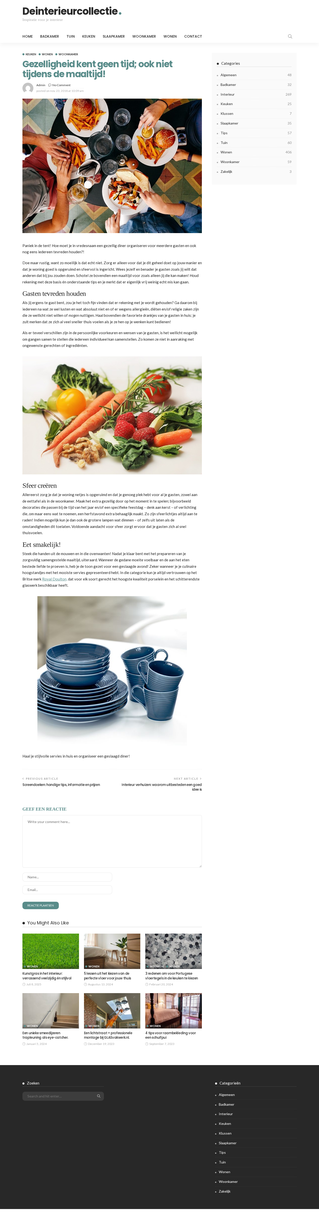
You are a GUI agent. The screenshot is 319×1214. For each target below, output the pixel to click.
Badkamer (49, 36)
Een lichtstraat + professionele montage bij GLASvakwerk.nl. (108, 1035)
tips (256, 133)
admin (40, 85)
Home (27, 36)
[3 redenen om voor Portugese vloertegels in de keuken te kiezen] (173, 951)
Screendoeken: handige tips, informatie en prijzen (61, 784)
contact (193, 36)
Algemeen (256, 75)
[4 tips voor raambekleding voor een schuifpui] (173, 1010)
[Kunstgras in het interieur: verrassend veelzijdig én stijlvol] (50, 951)
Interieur (157, 966)
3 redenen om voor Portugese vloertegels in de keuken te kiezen (171, 975)
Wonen (170, 36)
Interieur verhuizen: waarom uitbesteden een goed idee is (162, 787)
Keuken (88, 36)
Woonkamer (144, 36)
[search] (290, 36)
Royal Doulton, (54, 579)
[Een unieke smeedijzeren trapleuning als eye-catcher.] (50, 1010)
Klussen (256, 113)
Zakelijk (256, 171)
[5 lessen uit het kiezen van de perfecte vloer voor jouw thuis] (112, 951)
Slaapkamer (114, 36)
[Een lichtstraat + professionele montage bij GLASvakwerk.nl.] (112, 1010)
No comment (61, 85)
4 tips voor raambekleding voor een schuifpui (170, 1035)
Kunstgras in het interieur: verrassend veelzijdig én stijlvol (47, 975)
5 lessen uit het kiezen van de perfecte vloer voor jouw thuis (107, 975)
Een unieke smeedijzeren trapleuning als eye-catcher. (45, 1035)
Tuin (71, 36)
